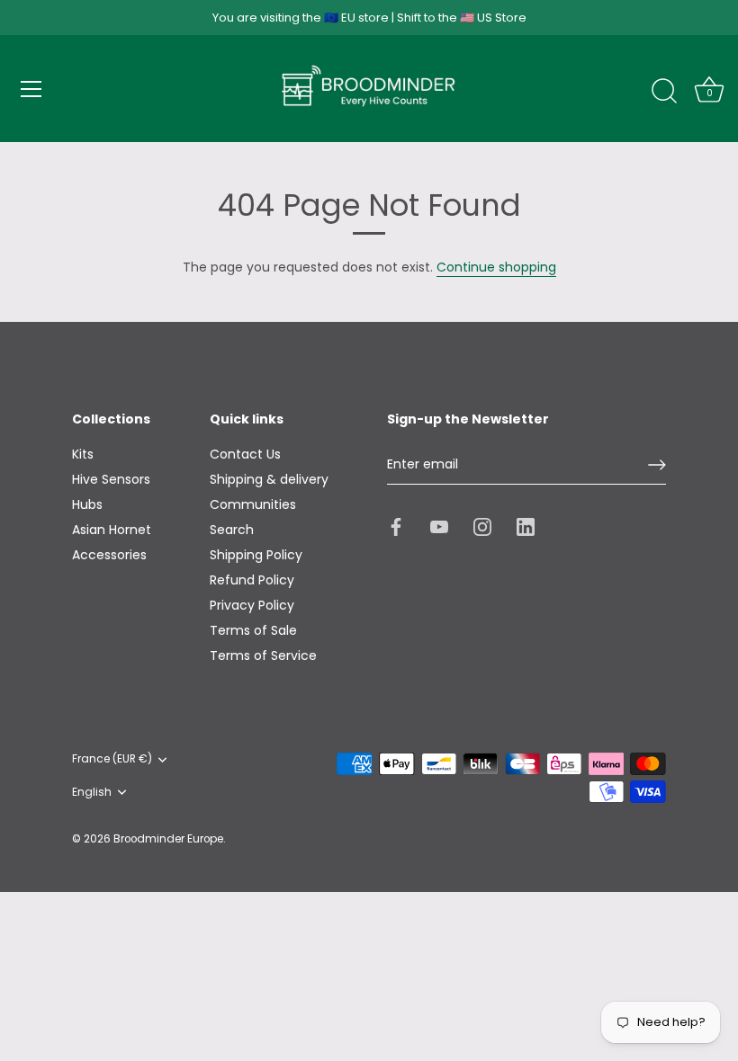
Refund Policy (252, 580)
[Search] (664, 91)
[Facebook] (396, 525)
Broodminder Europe (168, 839)
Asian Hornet (111, 530)
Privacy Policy (252, 605)
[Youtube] (439, 525)
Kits (83, 454)
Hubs (87, 504)
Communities (253, 504)
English (92, 792)
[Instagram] (482, 525)
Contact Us (245, 454)
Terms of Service (263, 655)
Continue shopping (496, 267)
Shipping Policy (256, 555)
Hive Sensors (111, 479)
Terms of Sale (253, 630)
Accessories (109, 555)
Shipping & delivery (269, 479)
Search (232, 530)
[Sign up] (657, 465)
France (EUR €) (112, 759)
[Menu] (31, 89)
